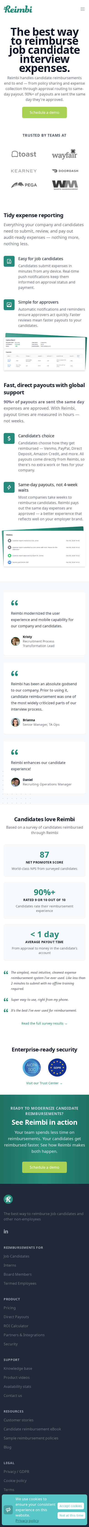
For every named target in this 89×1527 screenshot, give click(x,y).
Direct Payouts (16, 1316)
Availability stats (17, 1386)
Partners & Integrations (24, 1334)
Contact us (13, 1395)
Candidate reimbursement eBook (32, 1429)
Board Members (18, 1274)
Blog (7, 1447)
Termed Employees (20, 1283)
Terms (9, 1489)
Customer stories (19, 1420)
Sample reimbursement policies (31, 1438)
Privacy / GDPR (16, 1471)
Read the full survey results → (44, 1023)
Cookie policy (15, 1480)
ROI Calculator (16, 1325)
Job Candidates (16, 1256)
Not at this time (71, 1515)
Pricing (10, 1307)
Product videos (17, 1377)
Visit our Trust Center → (44, 1083)
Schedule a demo (44, 112)
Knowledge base (18, 1368)
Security (11, 1343)
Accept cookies (71, 1506)
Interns (10, 1265)
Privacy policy (27, 1520)
